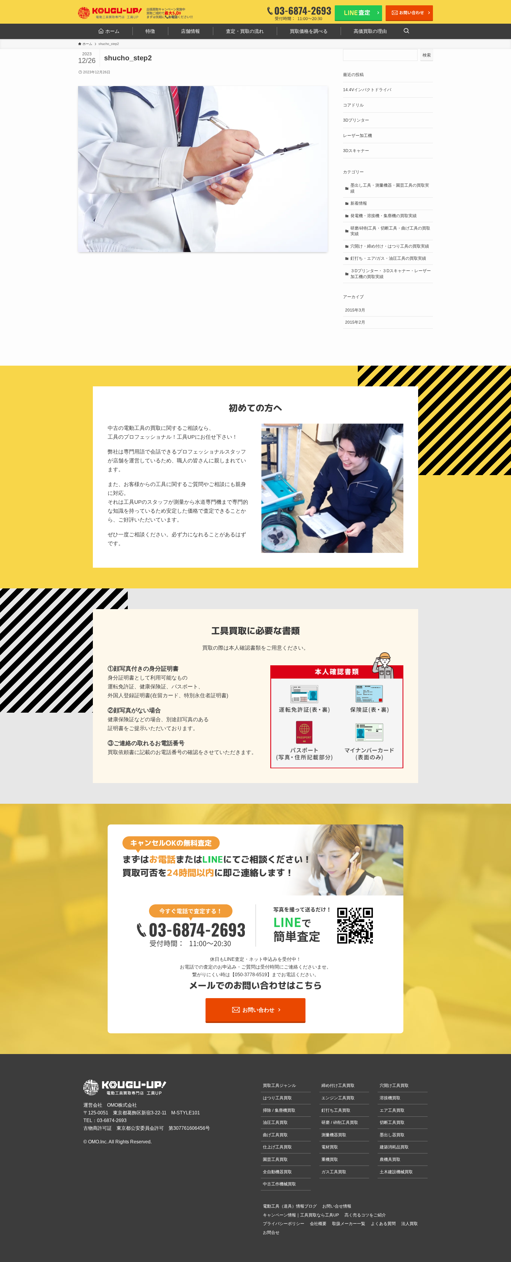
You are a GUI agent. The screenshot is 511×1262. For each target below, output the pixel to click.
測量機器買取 (333, 1134)
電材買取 (329, 1147)
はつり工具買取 (277, 1097)
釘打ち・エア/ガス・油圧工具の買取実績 (388, 258)
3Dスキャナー (356, 150)
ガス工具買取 (333, 1171)
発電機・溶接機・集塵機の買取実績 (383, 215)
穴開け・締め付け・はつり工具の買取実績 (389, 246)
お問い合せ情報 (336, 1206)
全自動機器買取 (277, 1171)
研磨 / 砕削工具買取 (339, 1122)
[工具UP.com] (110, 13)
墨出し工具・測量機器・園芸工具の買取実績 (389, 188)
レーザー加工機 (357, 135)
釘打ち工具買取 (335, 1110)
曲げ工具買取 (275, 1134)
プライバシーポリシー (283, 1223)
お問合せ (271, 1232)
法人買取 (409, 1223)
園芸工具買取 (275, 1159)
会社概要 (318, 1223)
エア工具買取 (392, 1110)
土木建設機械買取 (396, 1171)
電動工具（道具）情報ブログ (290, 1206)
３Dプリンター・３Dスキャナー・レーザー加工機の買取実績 (390, 273)
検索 (427, 55)
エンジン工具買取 (338, 1097)
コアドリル (353, 105)
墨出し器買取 (392, 1134)
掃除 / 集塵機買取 (279, 1110)
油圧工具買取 (275, 1122)
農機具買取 (390, 1159)
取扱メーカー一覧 (348, 1223)
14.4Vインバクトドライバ (367, 89)
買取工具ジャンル (279, 1085)
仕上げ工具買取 (277, 1147)
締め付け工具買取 (338, 1085)
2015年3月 (355, 310)
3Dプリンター (356, 120)
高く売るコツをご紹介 (365, 1215)
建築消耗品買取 (394, 1147)
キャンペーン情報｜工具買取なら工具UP (301, 1215)
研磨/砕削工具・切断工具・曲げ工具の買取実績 (390, 231)
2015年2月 (355, 322)
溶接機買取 (390, 1097)
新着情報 (358, 203)
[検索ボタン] (406, 31)
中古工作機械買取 (279, 1184)
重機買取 (329, 1159)
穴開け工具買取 (394, 1085)
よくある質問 (383, 1223)
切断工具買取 (392, 1122)
